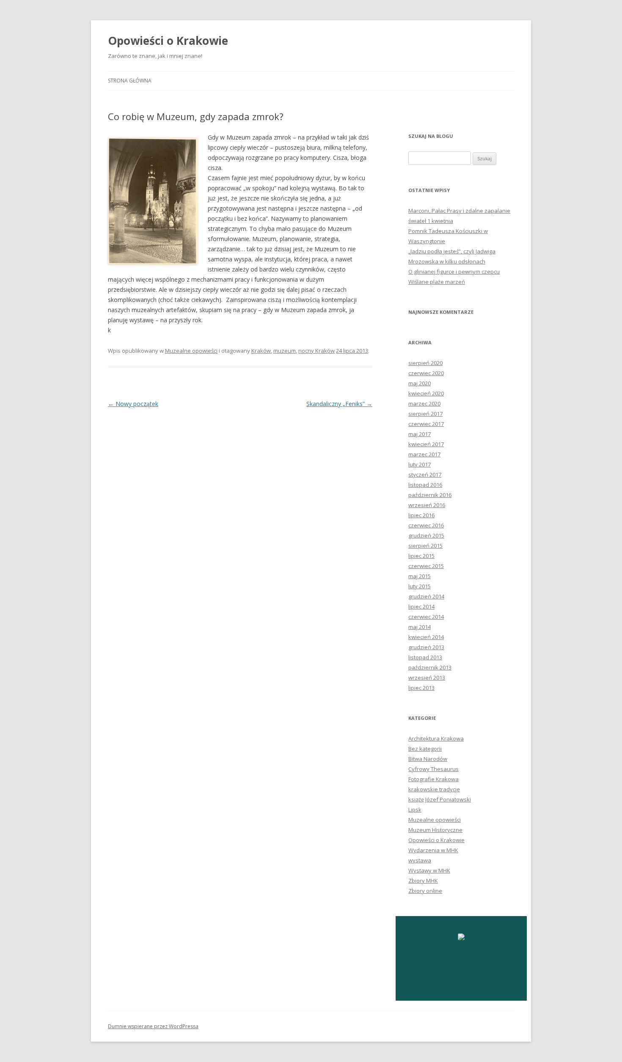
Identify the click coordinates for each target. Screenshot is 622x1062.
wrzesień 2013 (426, 677)
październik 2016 (429, 495)
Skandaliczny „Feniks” (339, 404)
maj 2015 (419, 576)
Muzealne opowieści (191, 350)
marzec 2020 (424, 403)
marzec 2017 (424, 454)
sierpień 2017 (425, 413)
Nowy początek (133, 404)
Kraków (261, 350)
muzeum (284, 350)
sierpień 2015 (425, 545)
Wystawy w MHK (429, 870)
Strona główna (129, 80)
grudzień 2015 (426, 535)
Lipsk (414, 809)
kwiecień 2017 (426, 444)
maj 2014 (419, 627)
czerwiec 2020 (426, 373)
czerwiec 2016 (426, 525)
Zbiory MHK (423, 880)
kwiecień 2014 (426, 637)
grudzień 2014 (426, 596)
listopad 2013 (425, 657)
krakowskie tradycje (434, 789)
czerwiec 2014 (426, 616)
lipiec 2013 (421, 688)
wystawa (419, 860)
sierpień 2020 (425, 363)
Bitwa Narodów (427, 759)
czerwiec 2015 (426, 566)
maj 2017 (419, 434)
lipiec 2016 (421, 515)
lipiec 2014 (421, 606)
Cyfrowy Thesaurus (433, 769)
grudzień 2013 (426, 647)
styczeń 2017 (424, 474)
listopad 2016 (425, 484)
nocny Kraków (316, 350)
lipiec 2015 (421, 556)
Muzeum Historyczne (435, 830)
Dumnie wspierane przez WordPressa (153, 1026)
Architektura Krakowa (436, 738)
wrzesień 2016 (426, 505)
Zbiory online (425, 891)
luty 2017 (419, 464)
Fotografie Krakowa (433, 779)
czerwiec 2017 (426, 424)
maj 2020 (419, 383)
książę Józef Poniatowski (439, 799)
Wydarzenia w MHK (433, 850)
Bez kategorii (425, 748)
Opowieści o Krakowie (168, 40)
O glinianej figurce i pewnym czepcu (454, 271)
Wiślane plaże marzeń (436, 281)
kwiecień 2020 (426, 393)
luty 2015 (419, 586)
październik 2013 (429, 667)
